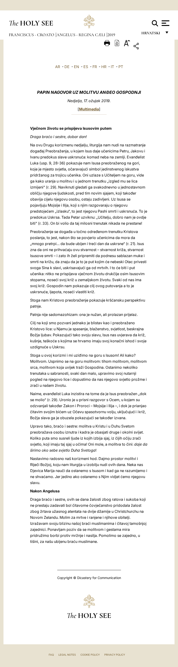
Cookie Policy (90, 654)
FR (94, 66)
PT (120, 66)
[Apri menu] (164, 23)
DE (67, 66)
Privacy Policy (114, 654)
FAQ (51, 654)
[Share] (151, 47)
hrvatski (151, 34)
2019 (111, 34)
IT (112, 66)
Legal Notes (67, 654)
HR (103, 66)
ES (85, 66)
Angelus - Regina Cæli (81, 34)
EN (76, 66)
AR (57, 66)
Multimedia (89, 109)
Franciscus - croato (32, 34)
